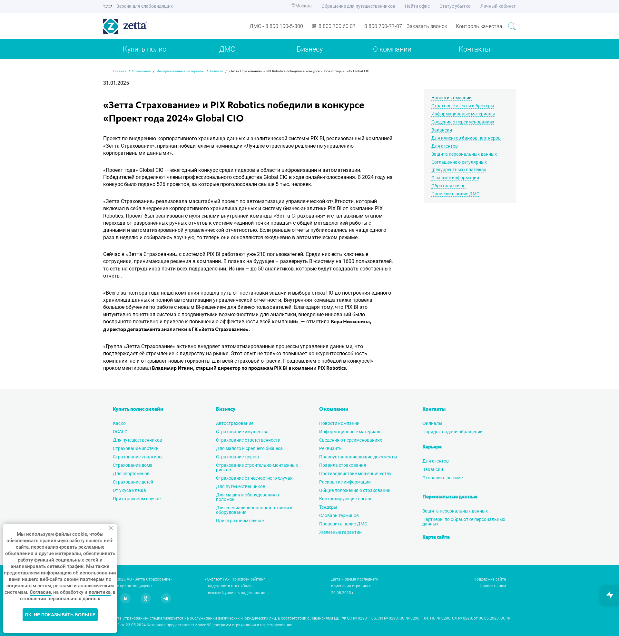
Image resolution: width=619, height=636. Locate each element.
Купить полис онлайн (138, 409)
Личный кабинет (498, 6)
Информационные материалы (463, 113)
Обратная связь (448, 185)
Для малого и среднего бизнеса (249, 448)
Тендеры (328, 507)
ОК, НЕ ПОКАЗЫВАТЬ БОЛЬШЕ (60, 614)
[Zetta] (151, 26)
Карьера (432, 447)
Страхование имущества (242, 431)
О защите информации (455, 177)
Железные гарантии (340, 532)
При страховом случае (137, 498)
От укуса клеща (129, 490)
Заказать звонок (427, 26)
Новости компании (451, 97)
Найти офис (417, 6)
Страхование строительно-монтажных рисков (257, 467)
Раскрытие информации (345, 481)
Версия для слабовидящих (144, 6)
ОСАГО (120, 431)
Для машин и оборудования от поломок (248, 497)
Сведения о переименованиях (462, 121)
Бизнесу (310, 49)
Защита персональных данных (464, 154)
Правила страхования (342, 465)
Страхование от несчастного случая (254, 478)
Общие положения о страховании (354, 490)
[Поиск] (512, 26)
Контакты (474, 49)
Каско (119, 423)
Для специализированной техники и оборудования (254, 510)
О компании (392, 49)
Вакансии (441, 129)
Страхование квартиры (137, 456)
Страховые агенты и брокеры (462, 105)
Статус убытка (455, 6)
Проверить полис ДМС (455, 193)
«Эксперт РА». (218, 579)
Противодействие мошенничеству (355, 473)
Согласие (40, 592)
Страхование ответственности (248, 440)
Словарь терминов (339, 515)
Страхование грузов (237, 456)
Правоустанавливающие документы (358, 456)
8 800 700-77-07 (383, 26)
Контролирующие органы (346, 498)
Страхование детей (133, 481)
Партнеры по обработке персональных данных (463, 521)
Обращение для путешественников (358, 6)
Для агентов (444, 146)
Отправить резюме (442, 477)
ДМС (227, 49)
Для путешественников (137, 440)
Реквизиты (331, 448)
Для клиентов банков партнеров (466, 138)
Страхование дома (132, 465)
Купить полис (144, 49)
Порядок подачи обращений (452, 431)
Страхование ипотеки (136, 448)
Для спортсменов (131, 473)
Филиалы (432, 423)
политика (100, 592)
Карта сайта (436, 537)
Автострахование (234, 423)
